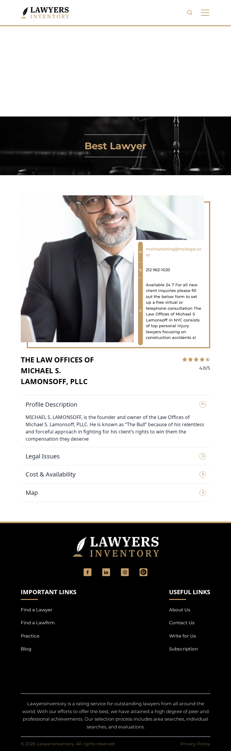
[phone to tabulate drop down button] (205, 13)
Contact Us (182, 622)
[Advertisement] (115, 71)
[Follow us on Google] (54, 665)
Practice (30, 636)
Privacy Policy (195, 743)
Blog (26, 649)
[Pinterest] (143, 572)
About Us (179, 610)
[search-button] (189, 12)
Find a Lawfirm (38, 622)
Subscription (183, 649)
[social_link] (87, 572)
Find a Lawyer (36, 610)
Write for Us (182, 636)
